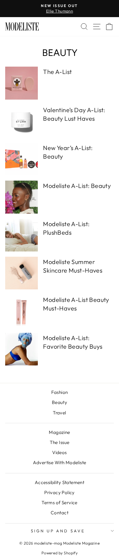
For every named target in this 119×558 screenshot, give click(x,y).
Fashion (59, 392)
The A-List (57, 71)
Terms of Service (59, 502)
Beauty (59, 402)
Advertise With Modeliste (59, 462)
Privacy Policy (59, 492)
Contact (59, 513)
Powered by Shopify (59, 552)
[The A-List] (21, 83)
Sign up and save (58, 530)
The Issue (60, 442)
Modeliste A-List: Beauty (77, 185)
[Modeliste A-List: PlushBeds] (21, 235)
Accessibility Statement (60, 482)
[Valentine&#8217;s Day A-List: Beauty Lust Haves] (21, 121)
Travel (59, 413)
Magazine (59, 432)
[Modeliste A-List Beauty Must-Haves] (21, 311)
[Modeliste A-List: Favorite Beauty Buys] (21, 349)
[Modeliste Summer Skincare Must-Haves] (21, 273)
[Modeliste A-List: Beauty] (21, 197)
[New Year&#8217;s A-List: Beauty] (21, 159)
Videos (59, 452)
